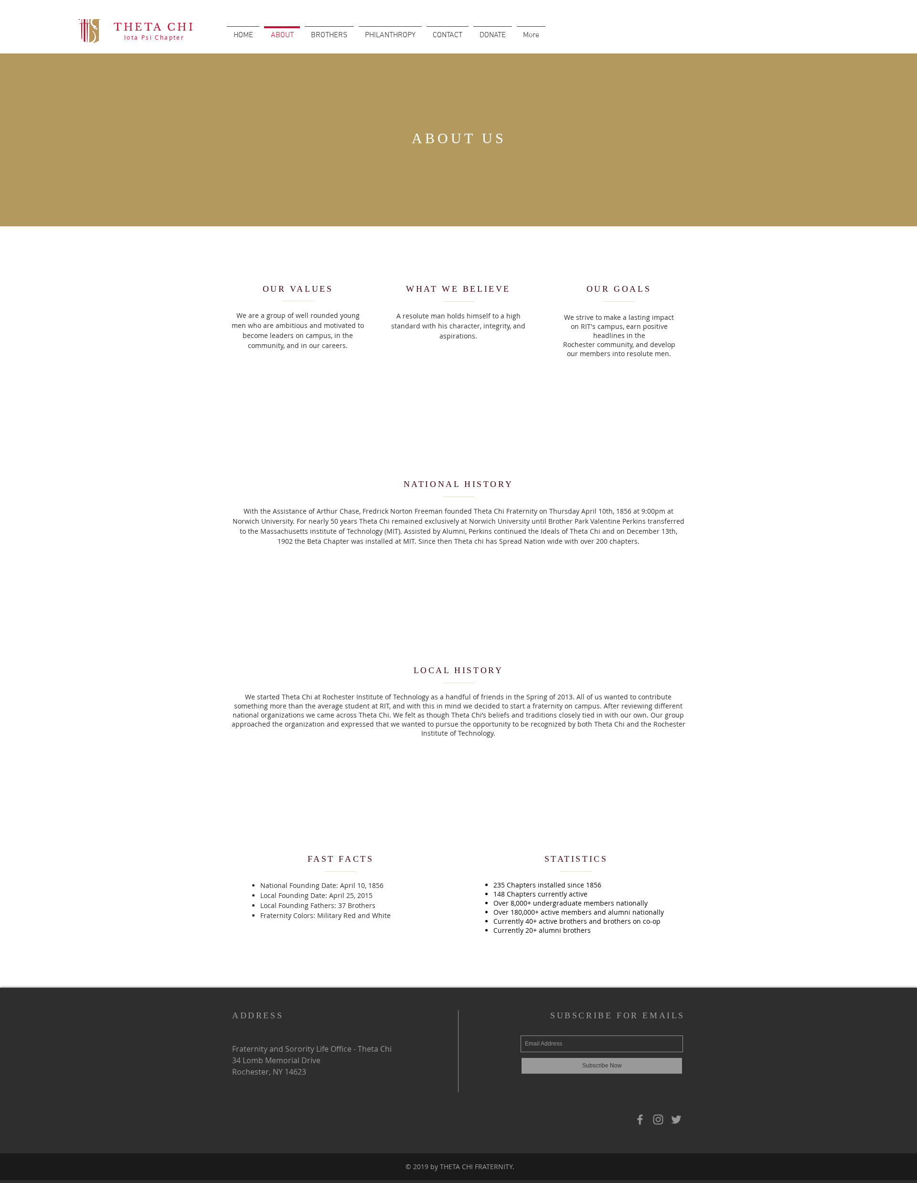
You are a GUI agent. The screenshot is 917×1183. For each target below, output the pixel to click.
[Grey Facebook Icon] (640, 1119)
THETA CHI (154, 27)
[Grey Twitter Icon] (676, 1119)
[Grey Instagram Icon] (658, 1119)
